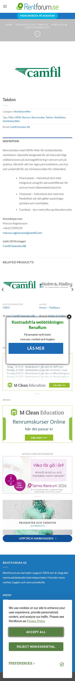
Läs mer (36, 348)
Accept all (36, 632)
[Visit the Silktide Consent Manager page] (62, 664)
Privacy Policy (36, 621)
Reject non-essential (36, 646)
